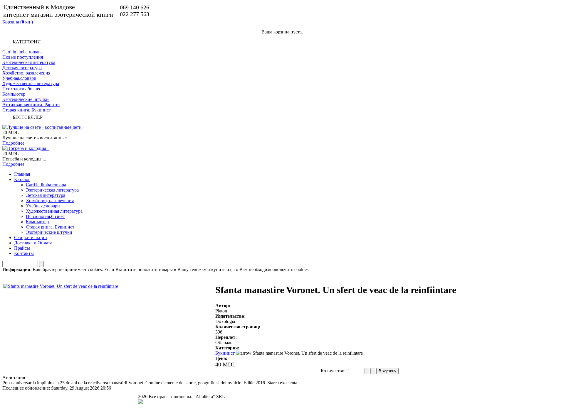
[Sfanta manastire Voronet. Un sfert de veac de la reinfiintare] (60, 284)
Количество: (334, 370)
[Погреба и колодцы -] (25, 148)
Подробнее (13, 143)
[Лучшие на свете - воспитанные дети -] (43, 127)
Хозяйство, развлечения (26, 72)
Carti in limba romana (22, 51)
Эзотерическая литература (28, 62)
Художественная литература (30, 83)
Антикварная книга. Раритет (31, 104)
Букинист (225, 353)
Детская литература (22, 67)
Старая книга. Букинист (26, 109)
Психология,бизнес (21, 88)
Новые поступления (22, 57)
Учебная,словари (19, 78)
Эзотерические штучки (25, 99)
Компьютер (13, 94)
